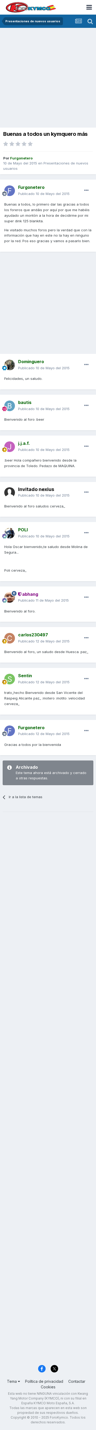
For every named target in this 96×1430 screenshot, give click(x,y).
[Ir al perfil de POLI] (9, 533)
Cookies (48, 1387)
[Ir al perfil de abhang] (9, 597)
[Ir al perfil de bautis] (9, 406)
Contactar (76, 1381)
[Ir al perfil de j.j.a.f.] (9, 446)
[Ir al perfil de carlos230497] (9, 638)
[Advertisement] (48, 78)
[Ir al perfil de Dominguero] (9, 365)
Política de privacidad (44, 1381)
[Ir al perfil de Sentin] (9, 679)
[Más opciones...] (86, 190)
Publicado (44, 194)
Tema (12, 1381)
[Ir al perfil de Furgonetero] (9, 190)
